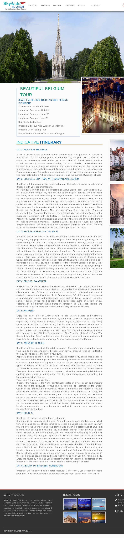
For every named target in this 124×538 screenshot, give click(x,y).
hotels (81, 5)
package (57, 5)
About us (33, 5)
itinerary (69, 5)
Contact (96, 5)
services (45, 5)
